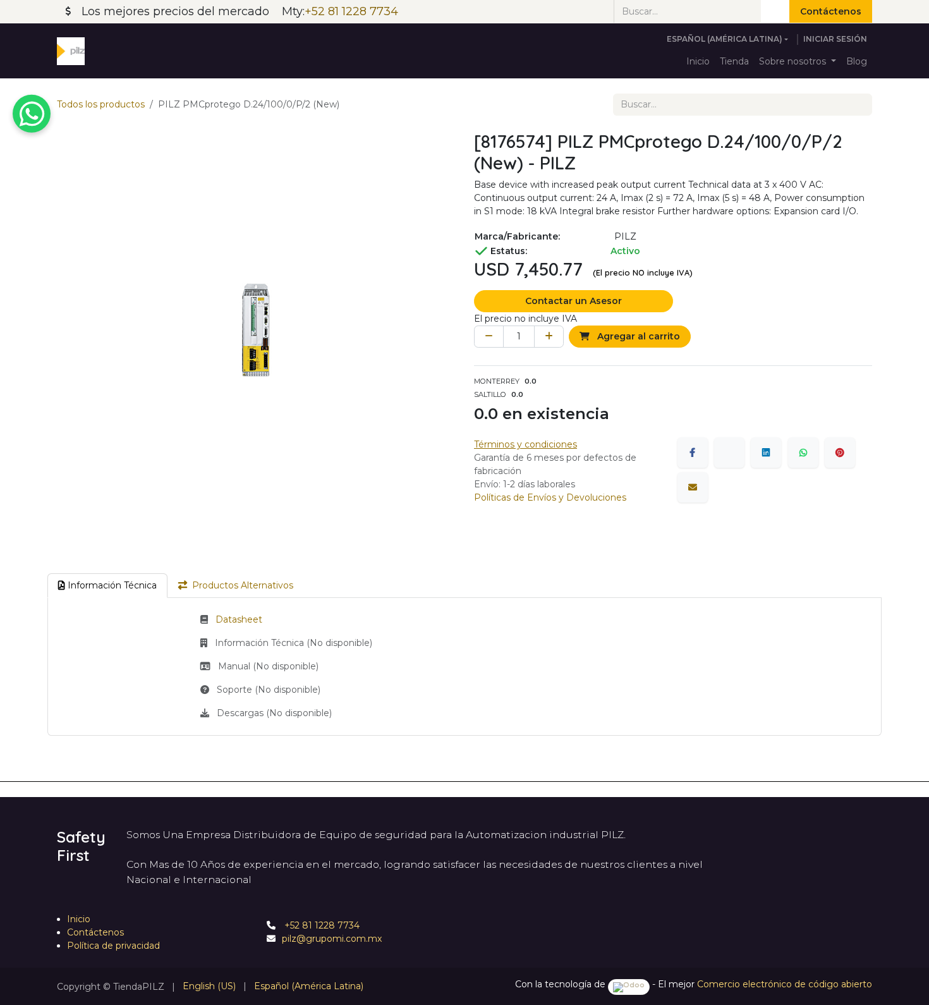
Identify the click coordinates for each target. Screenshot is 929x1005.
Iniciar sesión (835, 39)
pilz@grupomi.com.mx (332, 938)
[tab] (107, 585)
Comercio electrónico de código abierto (784, 984)
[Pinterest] (840, 452)
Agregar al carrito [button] (637, 336)
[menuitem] (698, 61)
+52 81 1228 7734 (321, 925)
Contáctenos (830, 11)
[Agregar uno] (549, 337)
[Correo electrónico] (692, 487)
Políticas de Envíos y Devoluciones (550, 497)
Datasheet (239, 619)
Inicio (78, 919)
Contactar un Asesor (573, 301)
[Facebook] (692, 452)
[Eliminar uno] (489, 337)
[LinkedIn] (766, 452)
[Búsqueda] (775, 11)
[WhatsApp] (803, 452)
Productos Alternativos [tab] (242, 585)
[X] (729, 452)
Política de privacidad (113, 945)
